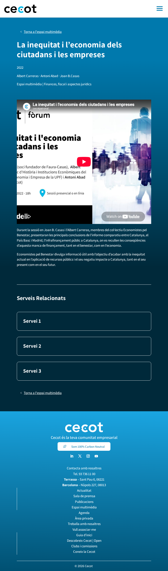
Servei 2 (32, 345)
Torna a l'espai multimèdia (43, 31)
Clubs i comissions (84, 546)
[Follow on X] (80, 456)
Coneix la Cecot (84, 551)
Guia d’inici (84, 535)
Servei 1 (32, 320)
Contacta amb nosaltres (84, 468)
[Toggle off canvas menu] (104, 9)
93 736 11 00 (87, 474)
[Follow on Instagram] (88, 456)
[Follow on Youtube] (96, 456)
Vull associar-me (84, 529)
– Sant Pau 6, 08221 (84, 479)
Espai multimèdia (84, 507)
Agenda (84, 512)
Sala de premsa (84, 496)
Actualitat (84, 490)
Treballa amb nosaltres (84, 524)
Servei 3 (32, 370)
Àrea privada (84, 518)
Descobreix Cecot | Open (84, 540)
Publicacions (84, 501)
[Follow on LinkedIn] (71, 456)
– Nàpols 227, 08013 (84, 485)
